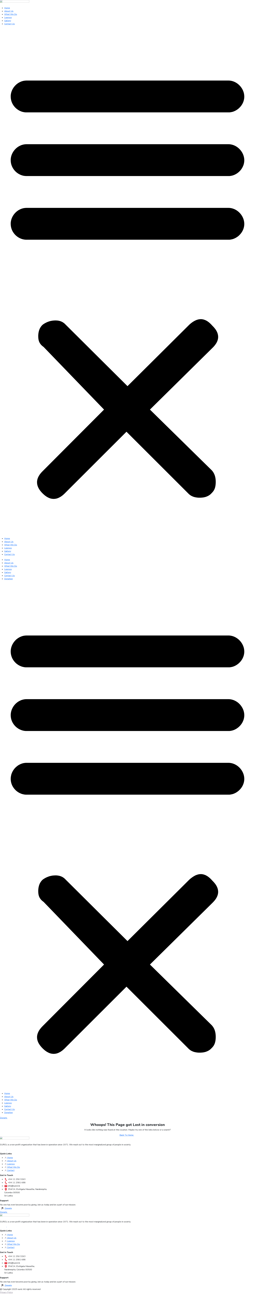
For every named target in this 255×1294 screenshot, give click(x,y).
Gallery (7, 20)
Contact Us (9, 23)
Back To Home (127, 1135)
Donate (4, 1117)
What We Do (10, 14)
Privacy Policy (6, 1292)
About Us (8, 11)
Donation (8, 578)
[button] (127, 282)
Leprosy (8, 17)
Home (7, 7)
